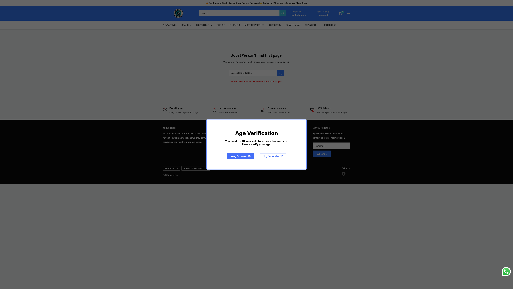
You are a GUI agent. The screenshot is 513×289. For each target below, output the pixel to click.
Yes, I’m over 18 (240, 156)
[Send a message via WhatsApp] (506, 271)
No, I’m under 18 (273, 156)
